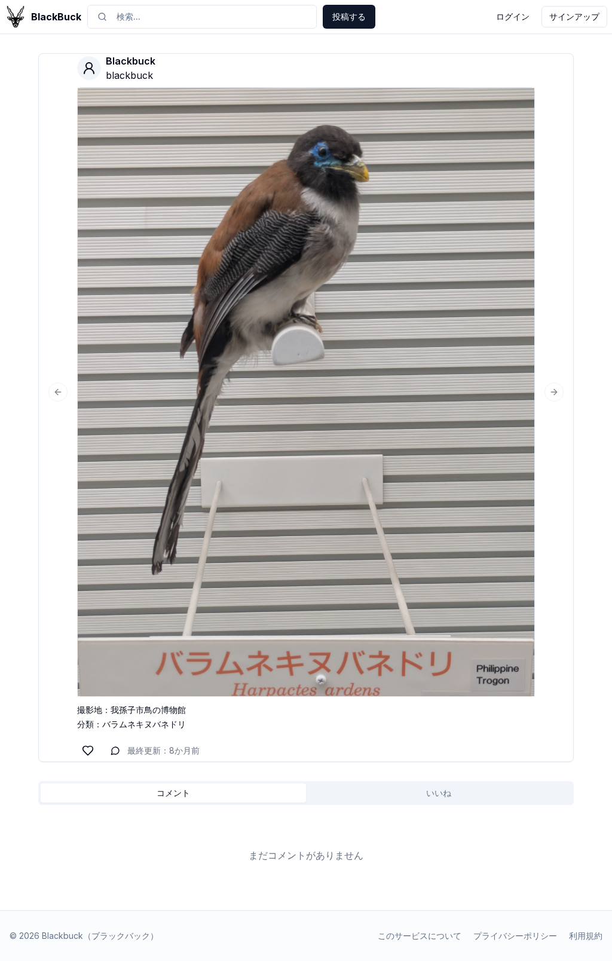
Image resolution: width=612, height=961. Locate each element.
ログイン (513, 16)
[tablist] (306, 793)
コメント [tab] (173, 793)
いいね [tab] (438, 793)
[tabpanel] (306, 855)
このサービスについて (419, 936)
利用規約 (585, 936)
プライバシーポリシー (515, 936)
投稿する (349, 16)
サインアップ (574, 16)
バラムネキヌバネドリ (144, 724)
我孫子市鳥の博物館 (148, 710)
